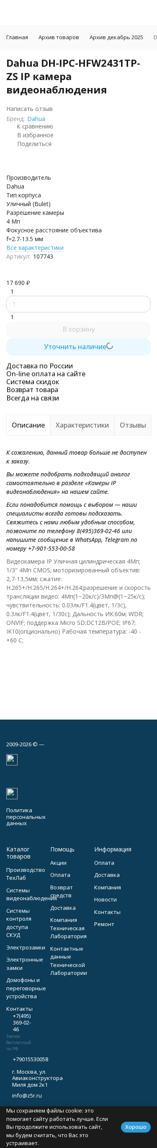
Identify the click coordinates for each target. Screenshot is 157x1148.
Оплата (60, 875)
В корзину (78, 329)
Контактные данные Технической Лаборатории (68, 961)
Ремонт (104, 924)
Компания (107, 887)
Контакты (107, 912)
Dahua (36, 119)
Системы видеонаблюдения (31, 894)
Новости (105, 899)
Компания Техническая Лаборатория (68, 928)
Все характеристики (35, 248)
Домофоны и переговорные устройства (26, 988)
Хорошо (136, 1126)
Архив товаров (59, 37)
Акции (58, 862)
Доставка (63, 907)
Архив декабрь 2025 (116, 37)
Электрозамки (25, 947)
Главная (17, 37)
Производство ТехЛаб (25, 874)
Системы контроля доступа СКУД (18, 923)
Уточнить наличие (75, 346)
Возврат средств (61, 891)
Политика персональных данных (26, 816)
